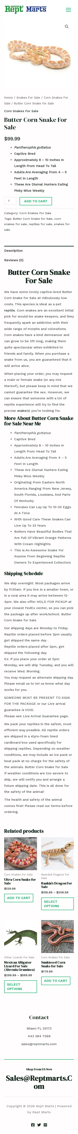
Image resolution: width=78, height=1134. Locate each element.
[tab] (39, 250)
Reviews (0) (14, 260)
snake (21, 411)
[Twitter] (39, 1125)
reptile (9, 310)
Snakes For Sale (28, 97)
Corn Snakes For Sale (21, 111)
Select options (51, 904)
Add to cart (35, 201)
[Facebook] (33, 1125)
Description (13, 251)
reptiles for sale (40, 224)
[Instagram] (45, 1125)
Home (8, 97)
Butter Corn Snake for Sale (32, 218)
